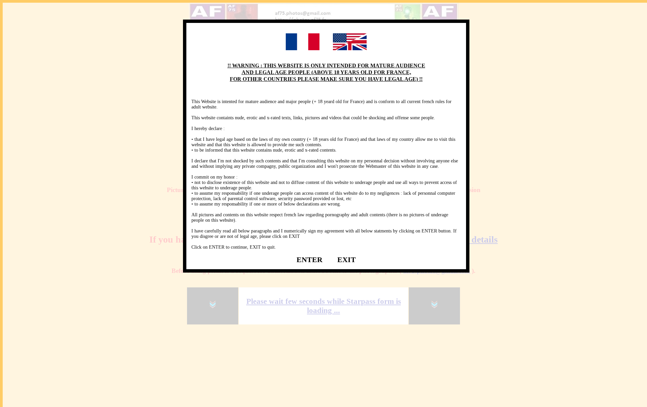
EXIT (346, 259)
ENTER (309, 259)
